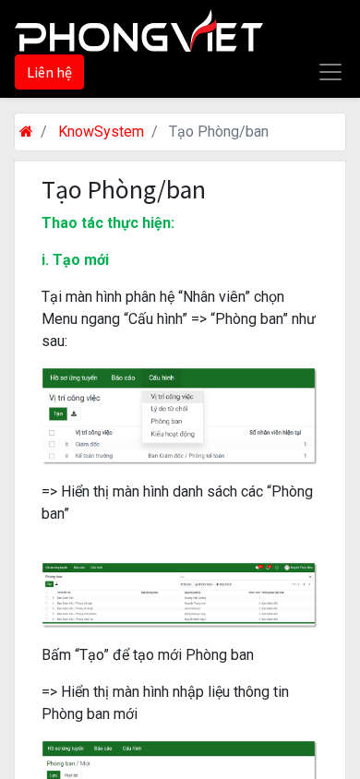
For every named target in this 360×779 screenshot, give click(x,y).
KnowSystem (101, 131)
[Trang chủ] (26, 131)
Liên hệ (49, 72)
